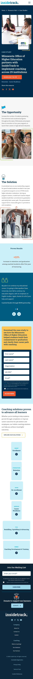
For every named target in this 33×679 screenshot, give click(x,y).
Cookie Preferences (17, 674)
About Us (16, 628)
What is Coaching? (16, 644)
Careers (16, 635)
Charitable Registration (17, 660)
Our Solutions (16, 647)
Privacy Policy (17, 664)
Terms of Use (17, 669)
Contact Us (16, 631)
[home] (10, 2)
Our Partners (16, 651)
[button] (29, 3)
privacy (5, 383)
